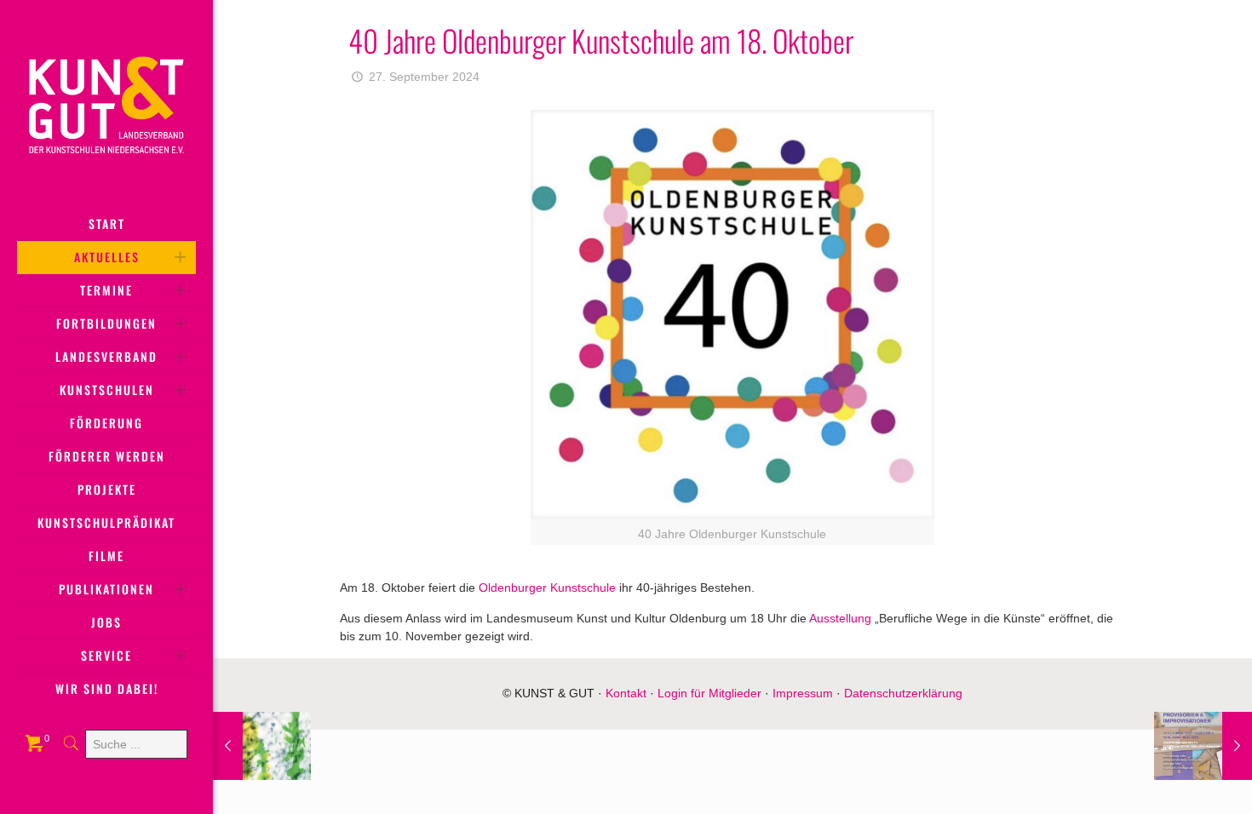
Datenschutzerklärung (903, 693)
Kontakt (626, 693)
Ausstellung (840, 618)
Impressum (802, 693)
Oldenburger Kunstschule (547, 587)
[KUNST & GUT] (106, 104)
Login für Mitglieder (709, 693)
